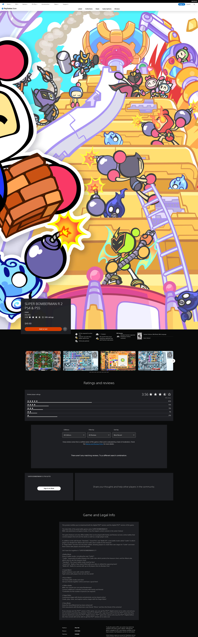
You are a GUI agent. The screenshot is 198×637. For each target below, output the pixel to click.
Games (24, 4)
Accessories (45, 4)
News (56, 4)
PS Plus (34, 4)
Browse (117, 9)
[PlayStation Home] (3, 4)
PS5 (16, 4)
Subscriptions (106, 9)
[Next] (173, 361)
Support (65, 4)
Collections (89, 9)
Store (8, 4)
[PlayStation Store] (9, 8)
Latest (80, 9)
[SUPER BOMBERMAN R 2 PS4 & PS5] (43, 361)
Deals (97, 9)
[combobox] (74, 435)
